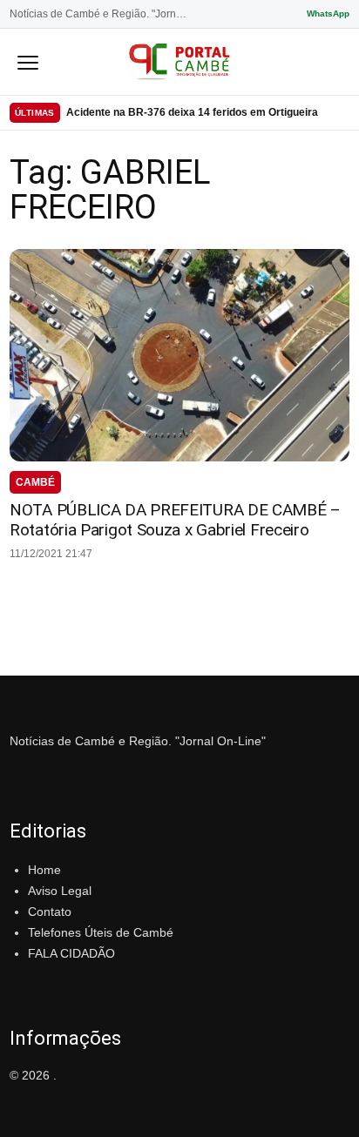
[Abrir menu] (28, 62)
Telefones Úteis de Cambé (100, 932)
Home (44, 870)
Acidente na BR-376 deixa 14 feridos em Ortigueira (192, 112)
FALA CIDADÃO (71, 953)
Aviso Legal (59, 891)
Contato (49, 911)
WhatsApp (328, 13)
